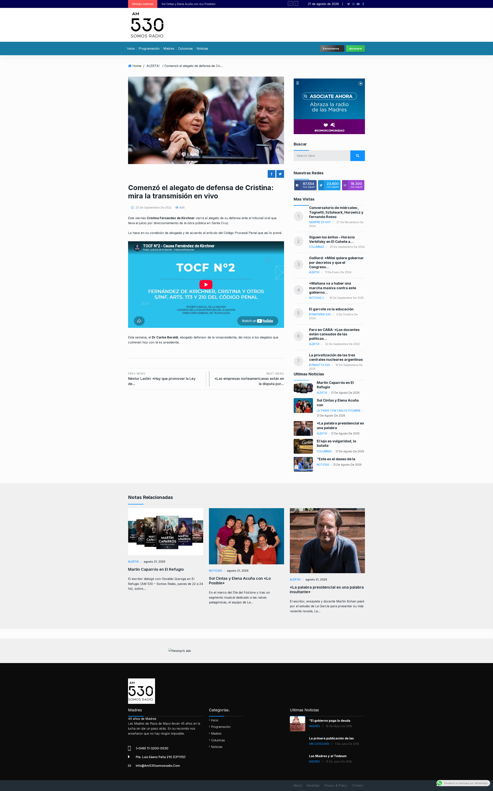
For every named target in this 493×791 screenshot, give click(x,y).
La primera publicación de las (331, 738)
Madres (168, 48)
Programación (149, 48)
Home (136, 66)
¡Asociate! (355, 48)
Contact (357, 785)
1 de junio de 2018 (347, 743)
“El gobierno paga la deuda (329, 721)
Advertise (313, 785)
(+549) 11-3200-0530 (152, 748)
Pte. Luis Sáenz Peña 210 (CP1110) (160, 757)
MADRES (314, 726)
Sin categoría (319, 743)
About (297, 785)
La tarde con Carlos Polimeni (338, 410)
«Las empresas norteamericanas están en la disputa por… (249, 379)
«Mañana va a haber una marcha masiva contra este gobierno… (332, 287)
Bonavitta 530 (319, 365)
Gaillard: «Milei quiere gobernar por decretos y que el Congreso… (336, 262)
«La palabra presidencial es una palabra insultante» (215, 4)
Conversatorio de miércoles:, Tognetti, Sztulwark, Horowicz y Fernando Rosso (336, 212)
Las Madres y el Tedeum (327, 756)
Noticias (202, 48)
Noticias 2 (316, 297)
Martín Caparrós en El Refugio (156, 569)
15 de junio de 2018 (339, 761)
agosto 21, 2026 (154, 561)
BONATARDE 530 (320, 314)
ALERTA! (152, 66)
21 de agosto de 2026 (345, 392)
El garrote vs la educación (331, 309)
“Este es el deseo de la (336, 459)
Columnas (185, 48)
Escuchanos (331, 48)
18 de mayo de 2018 (339, 726)
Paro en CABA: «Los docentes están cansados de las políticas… (334, 334)
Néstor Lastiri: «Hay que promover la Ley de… (161, 379)
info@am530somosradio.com (158, 766)
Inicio (131, 48)
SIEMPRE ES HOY (320, 222)
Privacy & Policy (335, 785)
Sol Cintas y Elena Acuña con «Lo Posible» (240, 580)
